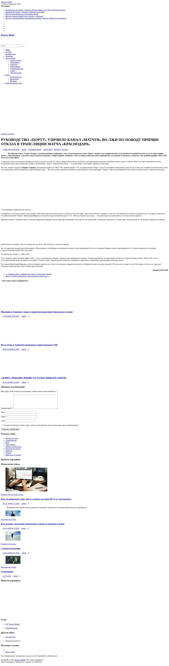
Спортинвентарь (16, 69)
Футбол (8, 52)
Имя (3, 412)
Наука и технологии (13, 447)
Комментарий (7, 408)
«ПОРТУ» (57, 150)
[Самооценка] (13, 563)
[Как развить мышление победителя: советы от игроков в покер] (13, 516)
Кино (8, 75)
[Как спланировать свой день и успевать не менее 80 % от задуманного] (26, 491)
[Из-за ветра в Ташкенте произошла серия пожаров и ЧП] (10, 340)
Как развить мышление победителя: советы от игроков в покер (32, 524)
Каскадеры (14, 79)
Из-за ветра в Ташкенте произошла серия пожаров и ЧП (29, 345)
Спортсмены (15, 67)
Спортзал (13, 64)
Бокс (7, 442)
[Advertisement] (70, 600)
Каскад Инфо (7, 35)
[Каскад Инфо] (1, 39)
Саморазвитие (11, 440)
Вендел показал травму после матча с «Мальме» (25, 16)
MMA (8, 50)
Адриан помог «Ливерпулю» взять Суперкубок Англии (29, 274)
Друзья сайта (11, 637)
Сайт (3, 421)
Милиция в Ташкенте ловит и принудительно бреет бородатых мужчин (37, 312)
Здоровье (9, 56)
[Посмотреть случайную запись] (1, 41)
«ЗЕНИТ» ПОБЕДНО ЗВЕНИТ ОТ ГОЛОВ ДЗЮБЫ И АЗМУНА (34, 378)
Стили (12, 71)
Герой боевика (15, 77)
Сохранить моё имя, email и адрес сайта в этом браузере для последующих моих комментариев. (41, 425)
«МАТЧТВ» (48, 150)
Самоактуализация (10, 548)
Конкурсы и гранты (13, 455)
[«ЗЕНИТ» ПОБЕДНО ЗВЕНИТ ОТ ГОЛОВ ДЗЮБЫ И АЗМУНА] (22, 373)
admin (24, 150)
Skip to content (6, 2)
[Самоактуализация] (13, 540)
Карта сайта (10, 652)
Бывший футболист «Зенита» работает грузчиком (25, 12)
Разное (8, 453)
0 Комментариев (34, 150)
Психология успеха (13, 449)
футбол (65, 150)
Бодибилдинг (11, 54)
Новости (4, 134)
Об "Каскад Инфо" (13, 624)
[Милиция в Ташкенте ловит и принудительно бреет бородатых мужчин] (18, 307)
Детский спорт (16, 73)
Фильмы (13, 81)
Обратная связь (11, 628)
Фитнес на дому (12, 438)
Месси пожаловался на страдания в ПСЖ (22, 14)
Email (4, 416)
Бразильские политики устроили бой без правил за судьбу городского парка (35, 10)
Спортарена (14, 62)
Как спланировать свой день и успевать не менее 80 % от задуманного (36, 499)
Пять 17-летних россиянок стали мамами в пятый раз (28, 276)
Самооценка (7, 571)
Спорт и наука (15, 60)
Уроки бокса (10, 445)
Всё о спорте (11, 58)
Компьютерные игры (14, 83)
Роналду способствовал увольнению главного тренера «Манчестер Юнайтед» (36, 18)
